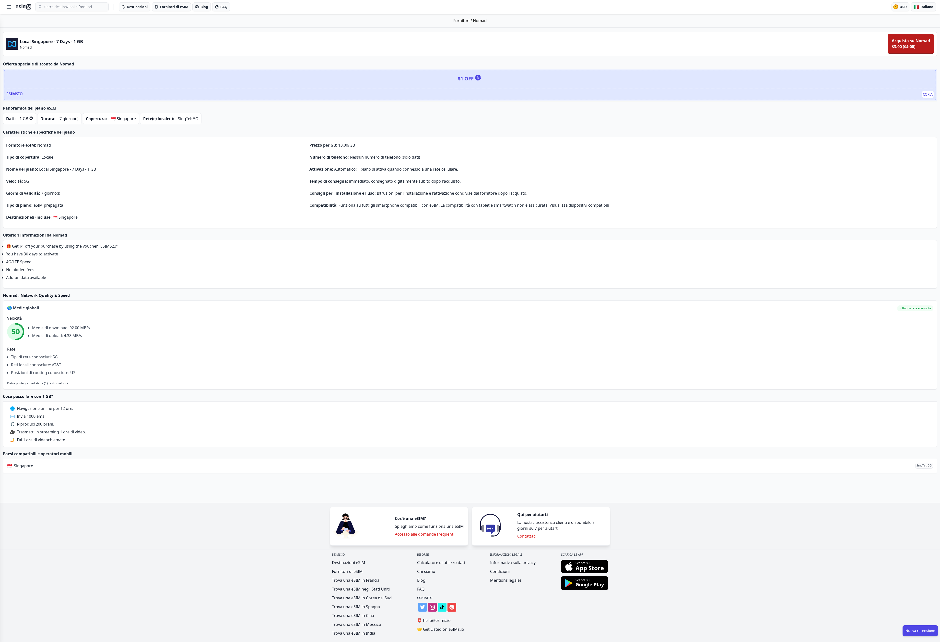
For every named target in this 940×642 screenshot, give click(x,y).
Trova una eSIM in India (353, 633)
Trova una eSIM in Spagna (356, 606)
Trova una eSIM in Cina (353, 615)
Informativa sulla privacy (513, 562)
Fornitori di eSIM (347, 571)
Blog (421, 580)
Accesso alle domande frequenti (424, 534)
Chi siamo (426, 571)
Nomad (480, 20)
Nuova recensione (920, 630)
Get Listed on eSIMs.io (440, 629)
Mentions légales (506, 580)
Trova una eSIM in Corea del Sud (362, 598)
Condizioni (500, 571)
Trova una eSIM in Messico (356, 624)
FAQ (421, 589)
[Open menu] (9, 7)
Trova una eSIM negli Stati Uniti (361, 589)
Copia (928, 94)
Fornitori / (463, 20)
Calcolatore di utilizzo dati (441, 562)
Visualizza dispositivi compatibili (579, 205)
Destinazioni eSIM (348, 562)
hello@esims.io (434, 620)
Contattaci (526, 536)
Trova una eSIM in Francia (355, 580)
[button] (915, 308)
